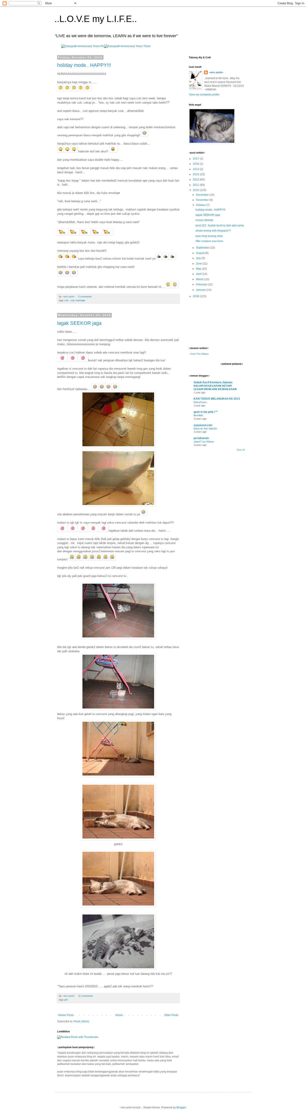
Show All (241, 450)
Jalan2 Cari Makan (204, 441)
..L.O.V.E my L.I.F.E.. (95, 19)
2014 (196, 169)
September (203, 247)
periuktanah (201, 438)
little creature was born (209, 241)
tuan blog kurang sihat (209, 236)
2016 (196, 163)
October (201, 205)
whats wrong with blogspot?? (213, 230)
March (200, 279)
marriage (80, 300)
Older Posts (171, 1015)
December (202, 194)
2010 (196, 190)
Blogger (181, 1107)
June (199, 263)
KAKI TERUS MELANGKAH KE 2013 (217, 398)
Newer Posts (66, 1015)
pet (66, 999)
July (199, 258)
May (199, 268)
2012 (196, 179)
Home (119, 1015)
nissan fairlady (204, 220)
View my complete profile (204, 94)
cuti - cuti (69, 300)
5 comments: (85, 296)
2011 (196, 184)
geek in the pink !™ (206, 412)
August (200, 253)
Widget (205, 354)
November (202, 200)
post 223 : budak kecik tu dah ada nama (220, 225)
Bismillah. (199, 415)
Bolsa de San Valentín (205, 428)
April (199, 273)
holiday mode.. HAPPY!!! (84, 65)
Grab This (196, 354)
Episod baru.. (201, 402)
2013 (196, 174)
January (201, 289)
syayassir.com (203, 425)
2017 (196, 158)
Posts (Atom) (81, 1021)
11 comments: (86, 995)
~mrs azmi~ (216, 72)
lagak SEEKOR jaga (79, 323)
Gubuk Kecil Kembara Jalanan (213, 382)
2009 (196, 296)
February (202, 284)
